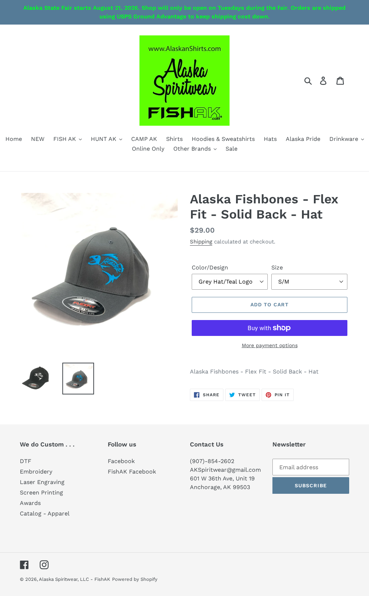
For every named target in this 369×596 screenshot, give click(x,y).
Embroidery (36, 471)
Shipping (201, 241)
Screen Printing (41, 492)
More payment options (270, 345)
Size (277, 267)
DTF (25, 461)
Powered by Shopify (134, 579)
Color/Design (210, 267)
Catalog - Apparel (45, 513)
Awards (30, 503)
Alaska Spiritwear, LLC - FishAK (74, 579)
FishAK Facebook (132, 471)
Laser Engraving (42, 482)
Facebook (121, 461)
